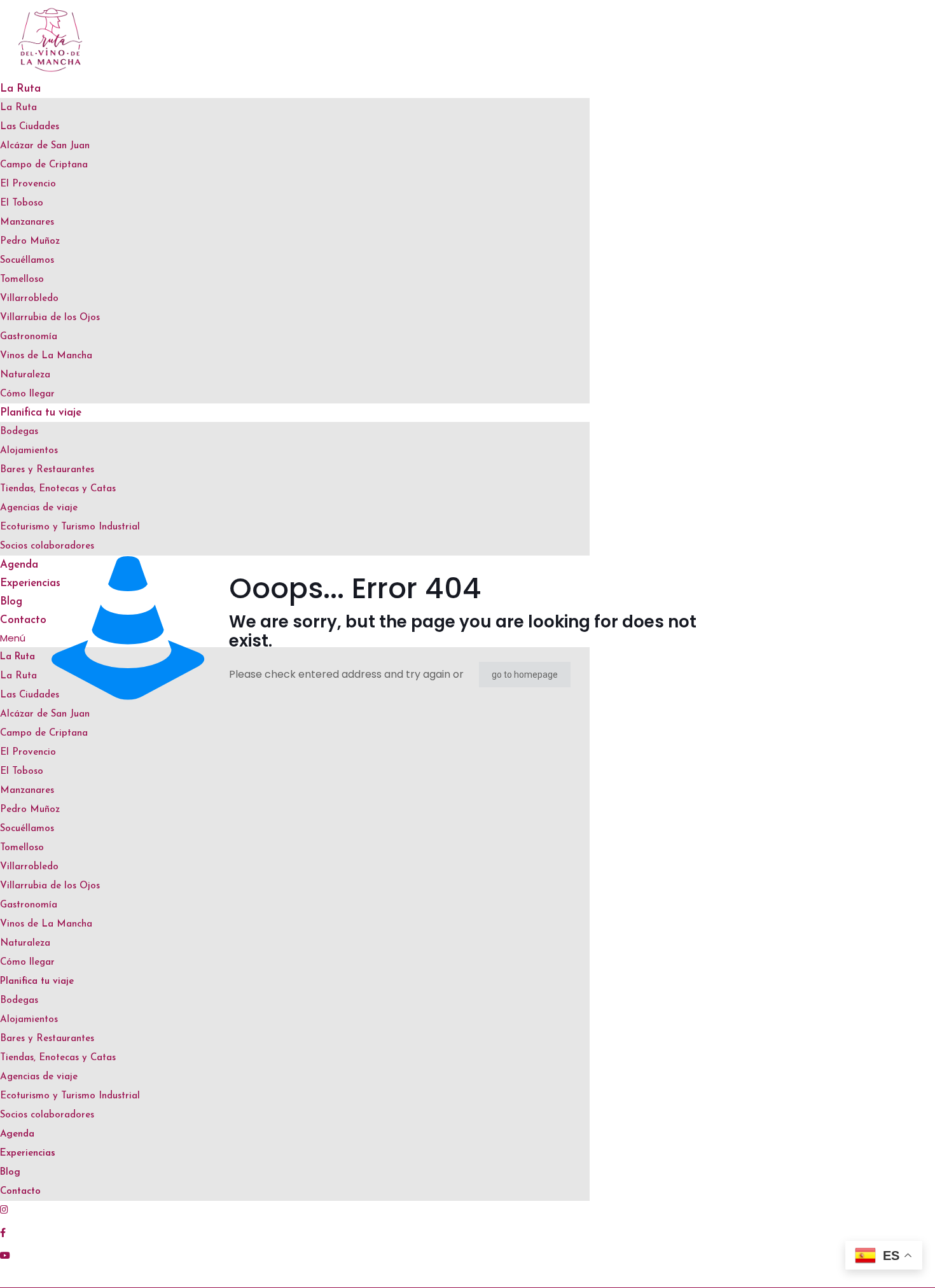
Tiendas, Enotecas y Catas (58, 489)
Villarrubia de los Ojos (50, 318)
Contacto (20, 1191)
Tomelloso (22, 279)
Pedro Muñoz (30, 241)
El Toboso (21, 203)
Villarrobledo (29, 299)
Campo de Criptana (44, 165)
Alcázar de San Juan (45, 146)
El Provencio (28, 184)
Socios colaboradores (47, 546)
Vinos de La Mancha (46, 356)
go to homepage (525, 674)
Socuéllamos (27, 260)
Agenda (17, 1134)
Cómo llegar (27, 394)
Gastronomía (28, 337)
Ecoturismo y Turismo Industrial (70, 527)
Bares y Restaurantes (47, 470)
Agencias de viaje (39, 508)
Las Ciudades (29, 127)
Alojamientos (29, 451)
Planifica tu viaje (40, 412)
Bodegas (19, 432)
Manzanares (27, 222)
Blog (11, 601)
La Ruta (20, 88)
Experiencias (27, 1153)
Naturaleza (25, 375)
